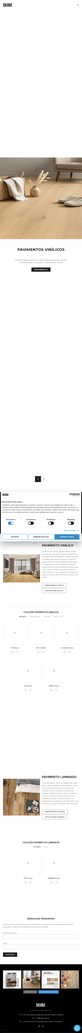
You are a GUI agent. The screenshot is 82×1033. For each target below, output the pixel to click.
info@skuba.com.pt (43, 1018)
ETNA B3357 (15, 648)
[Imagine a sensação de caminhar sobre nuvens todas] (31, 979)
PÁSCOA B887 (41, 648)
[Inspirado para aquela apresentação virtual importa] (70, 979)
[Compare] (12, 652)
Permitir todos (67, 537)
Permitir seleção (41, 537)
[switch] (31, 523)
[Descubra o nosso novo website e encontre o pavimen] (51, 979)
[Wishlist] (17, 652)
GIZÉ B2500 (28, 686)
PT (5, 1030)
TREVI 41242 (28, 878)
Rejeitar (15, 537)
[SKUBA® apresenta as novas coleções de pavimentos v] (12, 979)
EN (2, 1030)
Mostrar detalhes (70, 530)
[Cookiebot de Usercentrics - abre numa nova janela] (71, 494)
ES (7, 1030)
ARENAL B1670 (54, 686)
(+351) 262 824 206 (30, 1021)
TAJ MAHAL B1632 (67, 648)
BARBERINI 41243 (54, 878)
